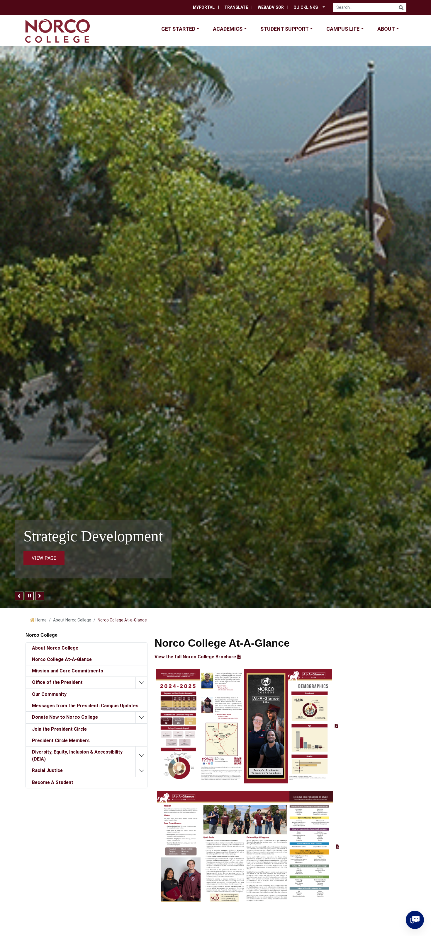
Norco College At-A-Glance (62, 659)
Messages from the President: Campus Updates (85, 705)
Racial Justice (47, 770)
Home (41, 620)
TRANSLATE (236, 7)
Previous (19, 596)
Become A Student (52, 782)
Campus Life (342, 29)
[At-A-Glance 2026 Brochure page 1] (247, 726)
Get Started (178, 29)
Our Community (49, 694)
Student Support (284, 29)
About (386, 29)
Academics (227, 29)
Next (39, 596)
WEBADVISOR (271, 7)
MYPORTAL (204, 7)
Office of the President (57, 682)
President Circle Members (61, 740)
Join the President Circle (59, 729)
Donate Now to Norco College (65, 717)
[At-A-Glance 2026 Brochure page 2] (248, 846)
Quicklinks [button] (305, 7)
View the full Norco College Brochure (195, 657)
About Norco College (72, 620)
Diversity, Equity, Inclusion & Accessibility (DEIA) (77, 755)
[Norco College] (57, 30)
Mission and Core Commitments (67, 671)
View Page (44, 558)
